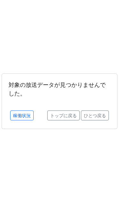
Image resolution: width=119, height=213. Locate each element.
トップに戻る (63, 115)
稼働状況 (22, 115)
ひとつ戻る (95, 115)
